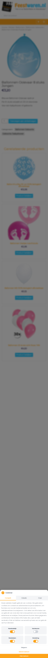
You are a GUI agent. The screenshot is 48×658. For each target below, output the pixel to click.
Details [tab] (24, 598)
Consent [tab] (8, 598)
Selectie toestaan (24, 652)
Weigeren (24, 647)
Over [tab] (40, 598)
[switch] (12, 631)
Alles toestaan (24, 656)
